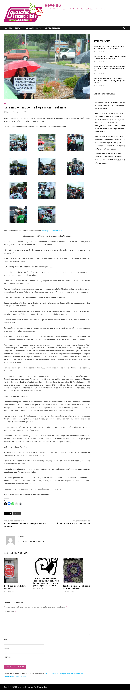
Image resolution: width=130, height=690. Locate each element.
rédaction (13, 112)
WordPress (38, 687)
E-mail (7, 648)
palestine (17, 513)
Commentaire (10, 611)
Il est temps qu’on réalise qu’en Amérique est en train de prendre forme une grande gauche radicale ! (109, 80)
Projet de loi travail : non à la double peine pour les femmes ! (76, 587)
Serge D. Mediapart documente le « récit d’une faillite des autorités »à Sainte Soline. (110, 146)
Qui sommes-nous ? (34, 28)
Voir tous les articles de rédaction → (31, 542)
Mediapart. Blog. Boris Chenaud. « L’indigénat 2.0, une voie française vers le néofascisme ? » (109, 68)
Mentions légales (52, 28)
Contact (19, 28)
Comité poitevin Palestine (51, 231)
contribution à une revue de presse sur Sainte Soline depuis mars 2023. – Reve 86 (110, 116)
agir (5, 103)
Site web (7, 657)
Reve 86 (53, 5)
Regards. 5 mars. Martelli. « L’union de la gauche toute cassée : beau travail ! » (110, 105)
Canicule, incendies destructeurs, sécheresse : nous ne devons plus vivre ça (110, 57)
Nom (6, 639)
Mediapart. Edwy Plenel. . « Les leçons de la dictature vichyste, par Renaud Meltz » (109, 47)
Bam (45, 687)
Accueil (8, 28)
